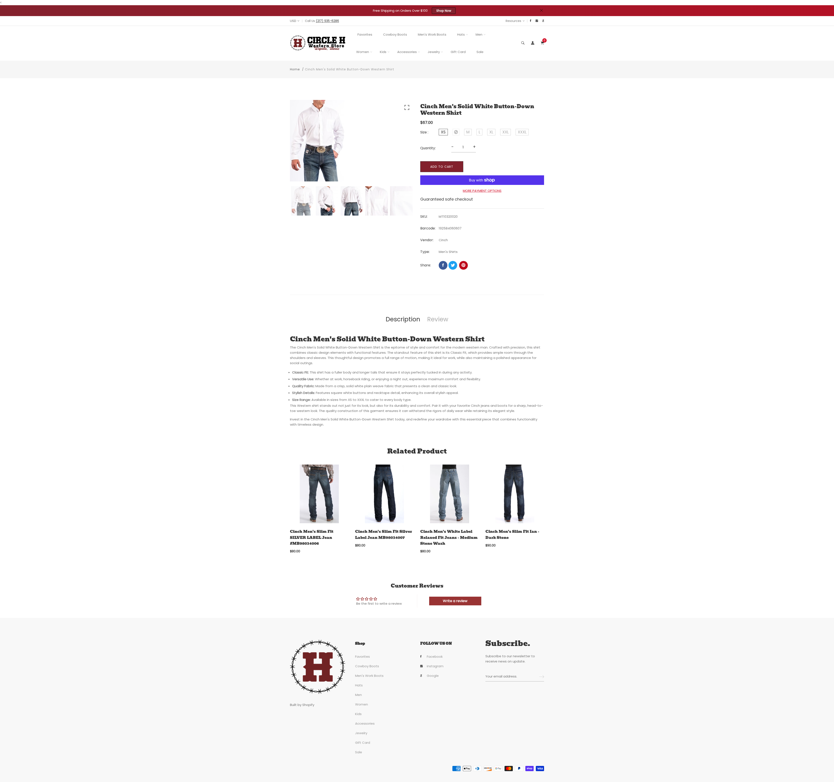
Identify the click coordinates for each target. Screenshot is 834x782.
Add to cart (441, 166)
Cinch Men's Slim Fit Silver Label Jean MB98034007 (383, 534)
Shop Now (443, 10)
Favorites (364, 34)
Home (295, 69)
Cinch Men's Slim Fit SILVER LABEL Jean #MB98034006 (311, 537)
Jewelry (434, 52)
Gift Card (458, 52)
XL (491, 132)
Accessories (407, 52)
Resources (513, 21)
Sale (480, 52)
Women (362, 52)
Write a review (455, 600)
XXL (505, 132)
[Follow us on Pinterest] (463, 265)
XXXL (522, 132)
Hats (461, 34)
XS (443, 132)
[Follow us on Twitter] (452, 265)
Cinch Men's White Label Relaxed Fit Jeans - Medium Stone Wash (449, 537)
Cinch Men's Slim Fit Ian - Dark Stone (512, 534)
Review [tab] (437, 319)
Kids (383, 52)
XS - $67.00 (386, 733)
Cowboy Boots (395, 34)
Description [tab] (403, 319)
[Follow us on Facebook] (443, 265)
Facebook (435, 656)
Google (433, 676)
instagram (435, 666)
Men (479, 34)
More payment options (482, 190)
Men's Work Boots (432, 34)
